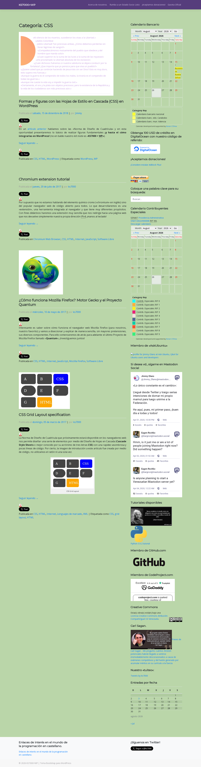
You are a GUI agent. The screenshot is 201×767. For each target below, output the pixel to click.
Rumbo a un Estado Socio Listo (125, 4)
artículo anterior (37, 129)
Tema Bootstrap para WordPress (55, 763)
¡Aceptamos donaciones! (153, 4)
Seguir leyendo (28, 143)
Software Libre (106, 239)
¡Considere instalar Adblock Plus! (146, 164)
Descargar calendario (141, 224)
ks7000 (72, 186)
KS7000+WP (27, 4)
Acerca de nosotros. (97, 4)
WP (96, 158)
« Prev (136, 35)
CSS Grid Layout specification (44, 414)
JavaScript (90, 239)
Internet (79, 239)
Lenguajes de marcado (69, 514)
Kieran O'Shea (171, 126)
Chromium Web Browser (47, 239)
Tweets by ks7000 (139, 675)
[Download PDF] (20, 125)
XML (85, 514)
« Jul (132, 723)
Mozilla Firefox (77, 361)
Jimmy (78, 113)
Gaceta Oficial (174, 4)
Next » (178, 35)
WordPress (53, 158)
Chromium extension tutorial (44, 179)
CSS (35, 158)
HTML (42, 158)
